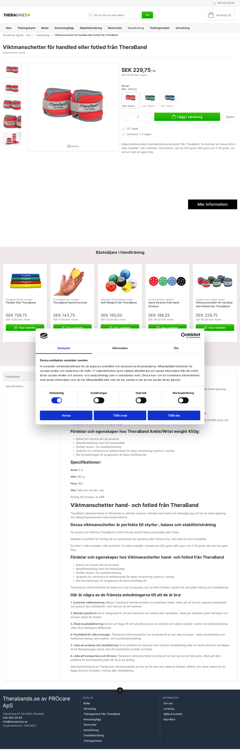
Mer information (212, 204)
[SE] (17, 15)
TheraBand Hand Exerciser (70, 302)
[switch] (99, 400)
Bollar (86, 703)
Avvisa (66, 415)
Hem (28, 35)
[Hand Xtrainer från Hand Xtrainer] (167, 281)
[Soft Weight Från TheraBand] (120, 281)
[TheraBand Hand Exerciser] (72, 281)
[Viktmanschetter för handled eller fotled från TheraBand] (215, 281)
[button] (12, 70)
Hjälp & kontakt (173, 713)
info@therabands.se (15, 721)
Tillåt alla (174, 415)
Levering (169, 708)
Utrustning (89, 708)
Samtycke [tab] (63, 348)
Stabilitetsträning (93, 735)
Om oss (168, 703)
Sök (147, 15)
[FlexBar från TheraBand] (25, 281)
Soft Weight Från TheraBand (119, 302)
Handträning (43, 35)
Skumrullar (89, 724)
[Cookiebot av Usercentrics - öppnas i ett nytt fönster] (183, 335)
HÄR (101, 496)
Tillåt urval (120, 415)
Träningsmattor (92, 740)
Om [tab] (176, 348)
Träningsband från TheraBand (101, 713)
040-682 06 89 (12, 717)
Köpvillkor (169, 719)
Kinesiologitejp (92, 719)
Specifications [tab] (14, 386)
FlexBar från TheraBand (21, 302)
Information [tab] (120, 348)
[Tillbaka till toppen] (120, 690)
